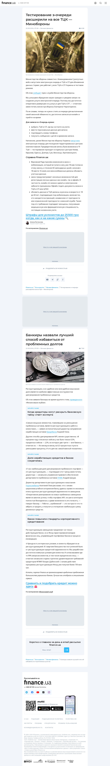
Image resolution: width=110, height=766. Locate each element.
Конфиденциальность (33, 727)
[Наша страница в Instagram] (49, 692)
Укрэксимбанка (32, 485)
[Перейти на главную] (8, 3)
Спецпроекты (50, 723)
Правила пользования (67, 723)
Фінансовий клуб (46, 592)
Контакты (49, 727)
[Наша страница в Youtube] (37, 692)
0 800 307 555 (24, 3)
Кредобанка (52, 432)
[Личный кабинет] (95, 3)
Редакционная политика (52, 719)
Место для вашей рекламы (55, 247)
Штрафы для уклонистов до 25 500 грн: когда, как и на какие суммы (52, 216)
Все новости (39, 287)
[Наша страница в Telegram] (26, 692)
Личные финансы (46, 28)
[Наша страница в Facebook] (32, 692)
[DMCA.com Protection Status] (28, 763)
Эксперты (28, 723)
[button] (66, 650)
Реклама (38, 723)
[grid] (55, 481)
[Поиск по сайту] (100, 3)
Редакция (35, 719)
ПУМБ (60, 478)
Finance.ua (43, 228)
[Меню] (105, 3)
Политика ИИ (71, 719)
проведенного (76, 399)
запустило (75, 140)
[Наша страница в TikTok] (43, 692)
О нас (26, 719)
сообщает (37, 93)
